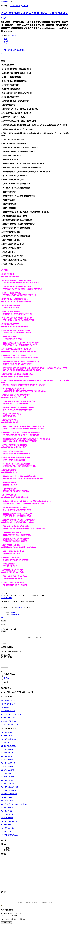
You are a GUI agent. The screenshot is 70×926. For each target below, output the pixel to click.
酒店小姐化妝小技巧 (7, 773)
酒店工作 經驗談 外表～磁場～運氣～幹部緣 (14, 804)
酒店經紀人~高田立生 (7, 756)
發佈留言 (3, 631)
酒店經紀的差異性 (6, 831)
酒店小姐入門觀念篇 (7, 807)
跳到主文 (3, 18)
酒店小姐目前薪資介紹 (7, 735)
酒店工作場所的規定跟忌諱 (9, 794)
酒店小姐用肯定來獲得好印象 (9, 787)
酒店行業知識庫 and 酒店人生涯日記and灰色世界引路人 (34, 13)
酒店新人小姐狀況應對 (7, 770)
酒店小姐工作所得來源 (7, 783)
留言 (22, 607)
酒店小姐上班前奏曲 (7, 749)
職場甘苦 (14, 35)
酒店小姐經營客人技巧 (7, 753)
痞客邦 (18, 607)
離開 (10, 922)
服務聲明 (51, 902)
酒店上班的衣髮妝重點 (7, 828)
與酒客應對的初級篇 (7, 801)
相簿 (5, 39)
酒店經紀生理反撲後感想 (8, 739)
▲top (2, 617)
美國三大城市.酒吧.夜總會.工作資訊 (11, 714)
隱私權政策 (44, 902)
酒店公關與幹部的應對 (7, 777)
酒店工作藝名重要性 (7, 814)
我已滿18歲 (4, 922)
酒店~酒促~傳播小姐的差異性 (10, 724)
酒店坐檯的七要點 (6, 797)
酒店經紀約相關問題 (7, 780)
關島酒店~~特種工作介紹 (8, 717)
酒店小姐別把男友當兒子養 (9, 821)
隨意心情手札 (15, 614)
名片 (5, 43)
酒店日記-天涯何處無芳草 (8, 746)
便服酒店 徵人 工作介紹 (8, 700)
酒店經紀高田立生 (6, 598)
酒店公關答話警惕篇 (7, 759)
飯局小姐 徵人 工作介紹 (8, 711)
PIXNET (22, 902)
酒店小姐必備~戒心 (6, 811)
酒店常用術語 (5, 742)
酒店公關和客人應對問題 (8, 790)
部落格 (6, 41)
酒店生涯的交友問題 (7, 818)
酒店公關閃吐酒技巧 (7, 766)
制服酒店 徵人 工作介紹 (8, 704)
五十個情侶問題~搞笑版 (15, 50)
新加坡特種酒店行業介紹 (8, 721)
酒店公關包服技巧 (6, 732)
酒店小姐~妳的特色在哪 (8, 763)
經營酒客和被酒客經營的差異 (9, 835)
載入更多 (3, 620)
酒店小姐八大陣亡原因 (7, 824)
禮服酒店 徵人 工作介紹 (8, 707)
